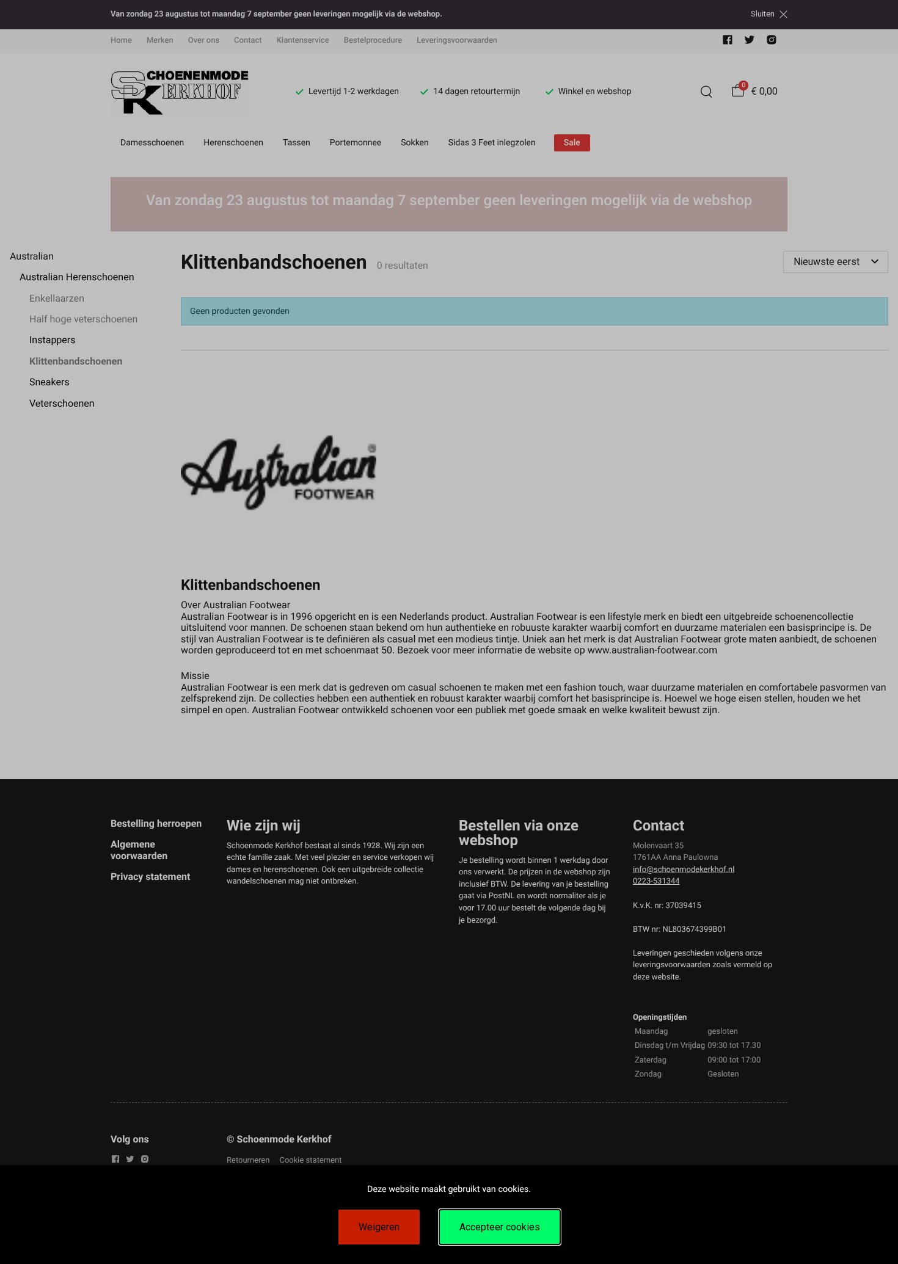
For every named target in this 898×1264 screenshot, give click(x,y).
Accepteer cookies (499, 1227)
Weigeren (379, 1227)
